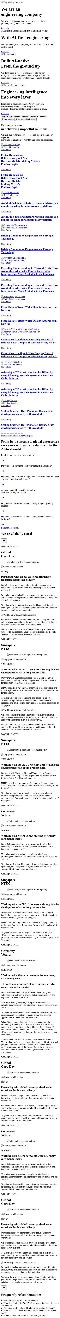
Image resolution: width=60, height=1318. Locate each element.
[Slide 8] (22, 433)
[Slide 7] (19, 433)
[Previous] (4, 540)
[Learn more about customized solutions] (2, 525)
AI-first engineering (38, 116)
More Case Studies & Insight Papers (17, 435)
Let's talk (5, 28)
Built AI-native (8, 119)
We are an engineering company (15, 116)
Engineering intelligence (25, 119)
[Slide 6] (16, 433)
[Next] (4, 1287)
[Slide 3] (8, 433)
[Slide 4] (10, 433)
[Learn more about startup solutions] (2, 461)
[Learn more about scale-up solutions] (2, 472)
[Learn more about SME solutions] (2, 512)
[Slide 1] (2, 433)
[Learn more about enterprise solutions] (2, 498)
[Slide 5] (13, 433)
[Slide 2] (5, 433)
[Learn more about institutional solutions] (2, 485)
